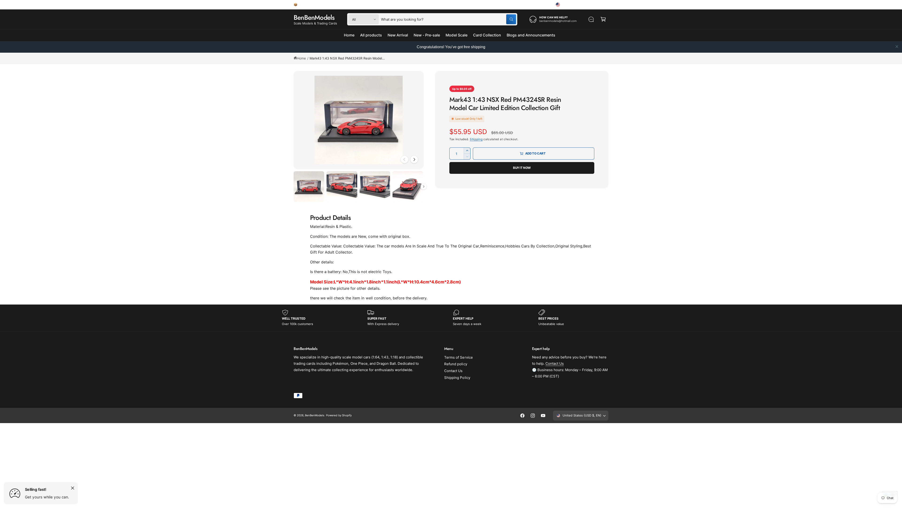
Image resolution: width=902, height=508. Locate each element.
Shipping (476, 139)
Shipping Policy (457, 377)
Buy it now (522, 168)
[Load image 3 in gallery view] (375, 186)
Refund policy (455, 364)
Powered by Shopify (338, 415)
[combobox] (448, 19)
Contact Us (453, 371)
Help (543, 4)
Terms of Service (458, 357)
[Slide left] (404, 159)
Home (301, 58)
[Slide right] (414, 159)
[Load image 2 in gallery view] (342, 186)
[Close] (72, 488)
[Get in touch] (591, 19)
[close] (897, 46)
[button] (603, 19)
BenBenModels (314, 415)
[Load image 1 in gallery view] (309, 186)
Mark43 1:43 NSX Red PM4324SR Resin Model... (347, 58)
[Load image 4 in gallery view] (408, 186)
